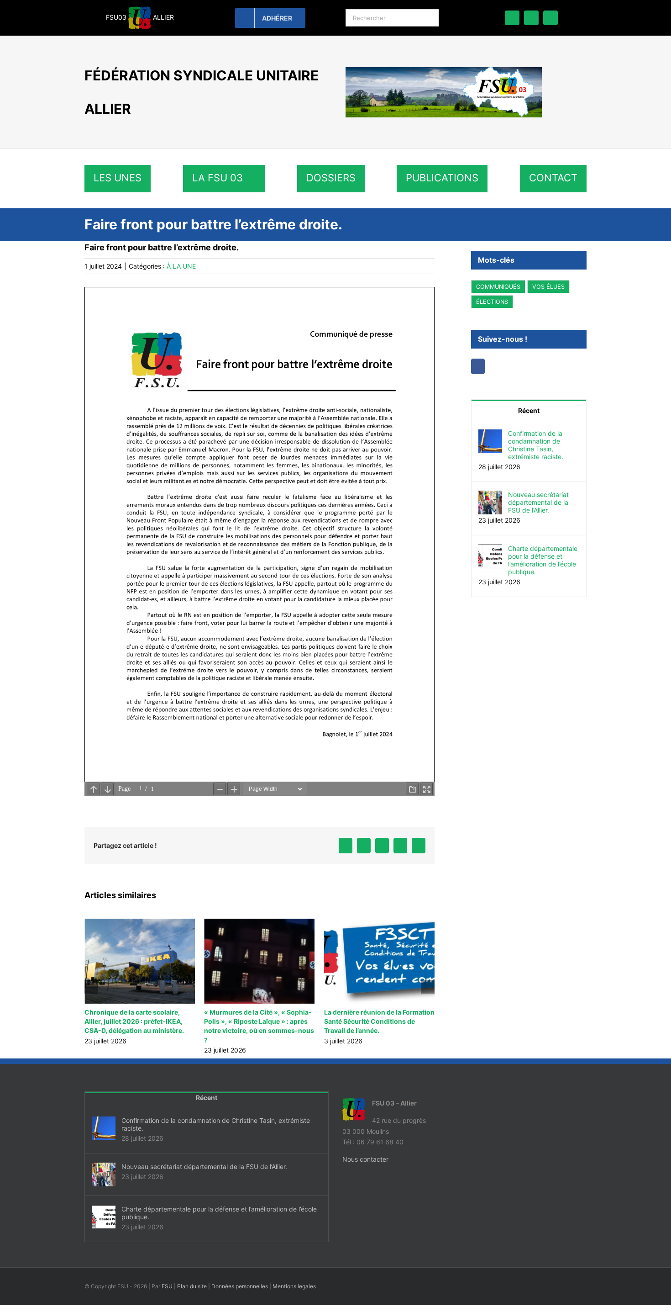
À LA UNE (181, 266)
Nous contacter (365, 1159)
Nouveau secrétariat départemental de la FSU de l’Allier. (538, 502)
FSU (167, 1286)
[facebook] (512, 18)
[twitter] (531, 18)
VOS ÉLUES (548, 286)
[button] (91, 987)
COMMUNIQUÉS (498, 286)
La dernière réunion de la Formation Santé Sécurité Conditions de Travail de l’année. (259, 1021)
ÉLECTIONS (492, 301)
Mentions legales (294, 1286)
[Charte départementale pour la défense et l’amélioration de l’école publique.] (490, 550)
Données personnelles (239, 1286)
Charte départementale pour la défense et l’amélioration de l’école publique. (542, 560)
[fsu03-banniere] (444, 70)
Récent (529, 410)
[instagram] (550, 18)
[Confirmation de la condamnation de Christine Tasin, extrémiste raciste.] (490, 435)
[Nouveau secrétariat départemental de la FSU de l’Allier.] (490, 496)
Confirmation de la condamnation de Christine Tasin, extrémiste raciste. (535, 444)
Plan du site (192, 1286)
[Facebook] (478, 366)
